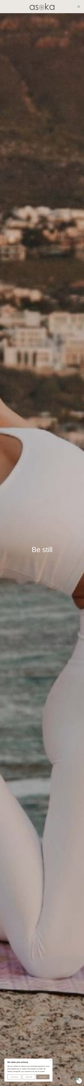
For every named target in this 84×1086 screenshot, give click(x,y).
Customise (14, 1077)
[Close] (50, 1060)
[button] (78, 7)
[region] (28, 1070)
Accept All (42, 1077)
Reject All (29, 1077)
